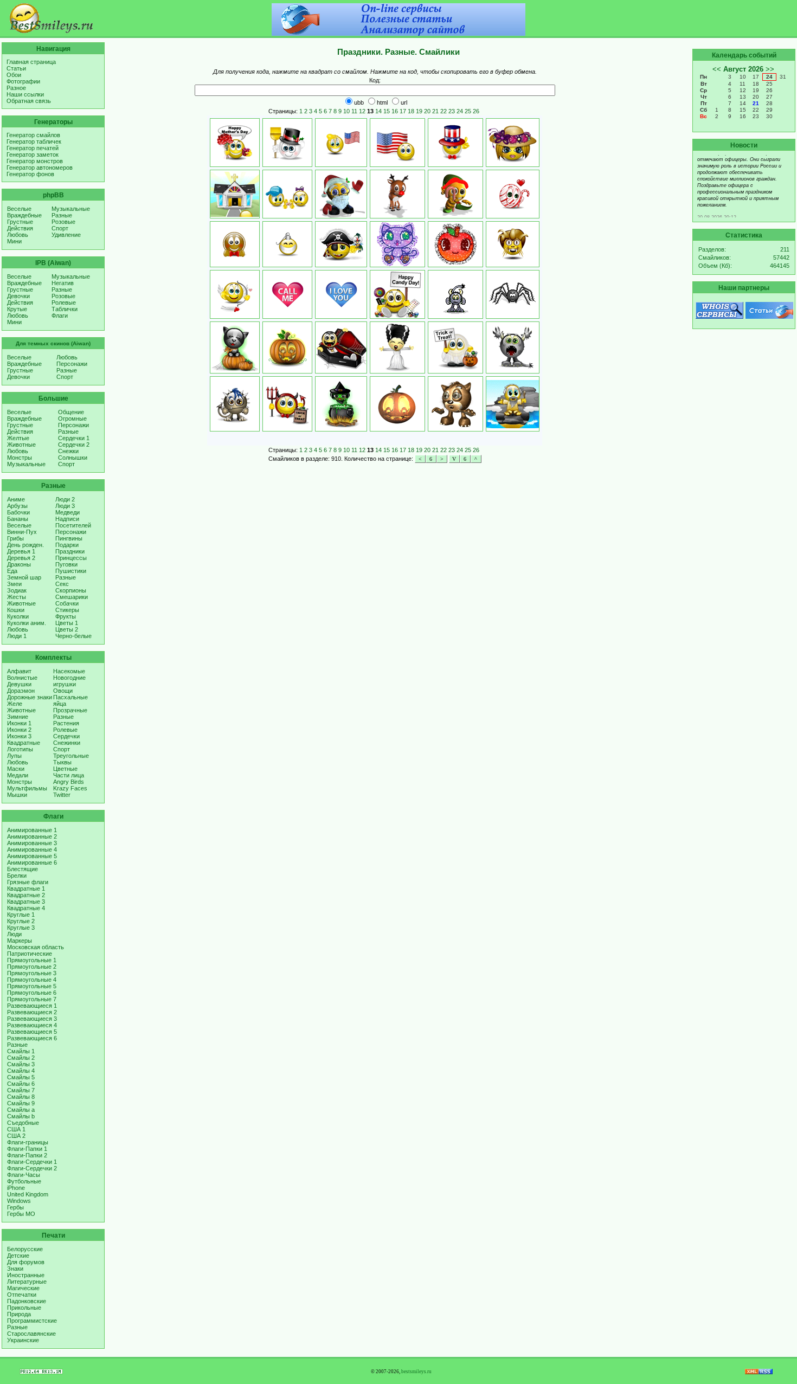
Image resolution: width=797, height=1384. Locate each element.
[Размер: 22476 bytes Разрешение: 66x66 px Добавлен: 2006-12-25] (287, 142)
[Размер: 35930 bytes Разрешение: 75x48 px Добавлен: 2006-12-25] (341, 142)
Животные (21, 444)
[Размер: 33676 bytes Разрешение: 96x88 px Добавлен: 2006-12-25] (512, 142)
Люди (14, 934)
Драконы (19, 564)
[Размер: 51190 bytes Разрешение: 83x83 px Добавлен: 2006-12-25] (235, 404)
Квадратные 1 (26, 888)
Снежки (68, 451)
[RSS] (759, 1372)
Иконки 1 (19, 723)
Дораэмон (21, 690)
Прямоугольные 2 (31, 966)
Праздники (70, 551)
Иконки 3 (19, 736)
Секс (62, 584)
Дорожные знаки (29, 697)
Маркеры (19, 940)
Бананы (17, 519)
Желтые (18, 438)
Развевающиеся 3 (32, 1018)
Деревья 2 (21, 558)
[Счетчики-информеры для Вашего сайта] (41, 1372)
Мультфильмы (27, 788)
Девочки (18, 296)
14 (378, 111)
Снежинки (66, 742)
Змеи (14, 584)
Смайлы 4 (21, 1070)
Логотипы (20, 749)
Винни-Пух (22, 532)
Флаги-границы (27, 1142)
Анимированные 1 (32, 830)
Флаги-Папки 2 (27, 1155)
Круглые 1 (21, 914)
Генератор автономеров (40, 167)
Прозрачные (70, 710)
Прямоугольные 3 (31, 973)
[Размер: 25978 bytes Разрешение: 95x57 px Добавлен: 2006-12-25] (512, 294)
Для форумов (25, 1262)
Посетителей (73, 525)
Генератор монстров (35, 161)
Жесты (16, 597)
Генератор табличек (34, 141)
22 (443, 111)
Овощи (63, 690)
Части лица (68, 775)
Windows (19, 1201)
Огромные (72, 418)
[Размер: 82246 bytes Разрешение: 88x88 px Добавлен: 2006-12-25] (397, 194)
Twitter (61, 794)
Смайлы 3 (21, 1064)
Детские (18, 1255)
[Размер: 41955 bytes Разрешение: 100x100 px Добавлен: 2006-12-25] (397, 404)
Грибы (15, 538)
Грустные (20, 221)
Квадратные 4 (26, 908)
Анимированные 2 (32, 836)
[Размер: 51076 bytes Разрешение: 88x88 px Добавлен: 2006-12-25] (341, 404)
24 (460, 111)
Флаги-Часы (23, 1174)
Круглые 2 (21, 921)
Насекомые (69, 671)
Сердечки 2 (73, 444)
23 (451, 111)
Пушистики (70, 571)
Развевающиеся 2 (32, 1012)
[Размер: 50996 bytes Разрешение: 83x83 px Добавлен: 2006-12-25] (455, 347)
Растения (66, 723)
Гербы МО (21, 1214)
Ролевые (64, 302)
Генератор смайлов (33, 135)
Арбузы (17, 506)
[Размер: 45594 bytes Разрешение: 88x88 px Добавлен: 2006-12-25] (235, 347)
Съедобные (23, 1122)
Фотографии (23, 81)
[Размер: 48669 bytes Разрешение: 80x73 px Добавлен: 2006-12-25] (455, 294)
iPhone (16, 1188)
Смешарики (71, 597)
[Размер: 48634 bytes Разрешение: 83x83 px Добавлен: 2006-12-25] (287, 404)
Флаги (60, 315)
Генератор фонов (30, 174)
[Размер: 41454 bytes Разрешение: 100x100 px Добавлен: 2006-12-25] (455, 404)
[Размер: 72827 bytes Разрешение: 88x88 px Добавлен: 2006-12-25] (341, 194)
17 (403, 111)
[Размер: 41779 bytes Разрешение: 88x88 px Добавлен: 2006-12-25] (397, 294)
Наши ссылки (25, 94)
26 (476, 111)
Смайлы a (21, 1109)
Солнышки (72, 457)
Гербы (15, 1207)
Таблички (65, 309)
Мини (14, 241)
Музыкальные (71, 208)
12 (362, 111)
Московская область (35, 947)
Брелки (17, 875)
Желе (14, 703)
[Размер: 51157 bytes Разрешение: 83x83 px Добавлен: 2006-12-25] (512, 347)
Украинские (23, 1340)
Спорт (60, 228)
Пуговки (66, 564)
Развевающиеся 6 (32, 1038)
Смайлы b (21, 1116)
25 (468, 111)
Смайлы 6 (21, 1083)
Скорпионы (70, 590)
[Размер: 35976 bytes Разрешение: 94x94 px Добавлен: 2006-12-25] (341, 347)
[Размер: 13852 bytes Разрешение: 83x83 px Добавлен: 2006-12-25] (397, 244)
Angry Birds (68, 781)
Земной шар (24, 577)
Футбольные (24, 1181)
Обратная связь (29, 101)
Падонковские (26, 1301)
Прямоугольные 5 (31, 986)
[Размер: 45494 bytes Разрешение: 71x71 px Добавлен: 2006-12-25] (287, 347)
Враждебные (24, 215)
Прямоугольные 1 (31, 960)
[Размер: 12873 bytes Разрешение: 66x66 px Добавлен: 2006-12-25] (235, 294)
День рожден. (25, 545)
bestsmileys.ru (416, 1371)
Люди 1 (17, 636)
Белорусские (25, 1249)
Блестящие (22, 869)
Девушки (19, 684)
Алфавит (19, 671)
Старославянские (31, 1333)
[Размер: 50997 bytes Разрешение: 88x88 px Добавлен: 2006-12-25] (397, 347)
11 (354, 111)
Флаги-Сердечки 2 (32, 1168)
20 (427, 111)
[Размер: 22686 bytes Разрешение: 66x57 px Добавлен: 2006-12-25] (512, 194)
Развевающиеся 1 (32, 1005)
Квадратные (23, 742)
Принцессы (71, 558)
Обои (14, 75)
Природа (19, 1314)
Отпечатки (21, 1294)
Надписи (67, 519)
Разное (16, 88)
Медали (17, 775)
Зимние (17, 716)
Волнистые (22, 677)
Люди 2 (65, 499)
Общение (71, 412)
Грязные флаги (27, 882)
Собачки (67, 603)
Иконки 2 (19, 729)
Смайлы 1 (21, 1051)
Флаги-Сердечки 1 (32, 1161)
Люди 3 (65, 506)
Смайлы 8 (21, 1096)
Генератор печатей (33, 148)
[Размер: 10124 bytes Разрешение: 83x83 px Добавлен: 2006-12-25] (455, 244)
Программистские (32, 1320)
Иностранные (25, 1275)
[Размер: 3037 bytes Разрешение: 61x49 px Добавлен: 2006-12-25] (287, 294)
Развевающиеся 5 (32, 1031)
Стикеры (67, 610)
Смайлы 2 (21, 1057)
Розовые (63, 221)
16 (394, 111)
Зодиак (17, 590)
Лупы (14, 755)
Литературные (27, 1281)
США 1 (16, 1129)
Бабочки (18, 512)
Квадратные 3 (26, 901)
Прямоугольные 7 (31, 999)
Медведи (67, 512)
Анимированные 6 (32, 862)
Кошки (15, 610)
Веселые (19, 208)
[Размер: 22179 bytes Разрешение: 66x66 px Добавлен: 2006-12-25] (235, 142)
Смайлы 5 (21, 1077)
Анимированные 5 (32, 856)
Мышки (17, 794)
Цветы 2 (66, 629)
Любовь (17, 234)
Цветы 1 (66, 623)
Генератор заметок (33, 154)
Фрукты (65, 616)
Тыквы (62, 762)
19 (419, 111)
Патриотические (29, 953)
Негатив (63, 283)
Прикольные (24, 1307)
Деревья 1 (21, 551)
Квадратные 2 (26, 895)
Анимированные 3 (32, 843)
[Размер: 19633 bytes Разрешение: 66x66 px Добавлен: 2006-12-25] (455, 142)
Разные (62, 215)
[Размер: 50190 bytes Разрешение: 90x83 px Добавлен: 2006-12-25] (235, 194)
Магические (23, 1288)
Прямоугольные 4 (31, 979)
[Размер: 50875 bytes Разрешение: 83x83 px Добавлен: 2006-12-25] (341, 244)
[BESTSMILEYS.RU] (51, 31)
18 (411, 111)
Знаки (15, 1268)
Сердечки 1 (73, 438)
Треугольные (71, 755)
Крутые (17, 309)
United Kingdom (27, 1194)
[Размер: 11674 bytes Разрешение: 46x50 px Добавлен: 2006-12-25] (235, 244)
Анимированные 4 (32, 849)
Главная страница (31, 62)
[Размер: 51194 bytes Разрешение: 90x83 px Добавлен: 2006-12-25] (287, 194)
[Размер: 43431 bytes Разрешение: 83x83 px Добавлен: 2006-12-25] (397, 142)
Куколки (18, 616)
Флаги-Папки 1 (27, 1148)
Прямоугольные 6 (31, 992)
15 (386, 111)
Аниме (16, 499)
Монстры (19, 457)
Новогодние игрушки (69, 680)
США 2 (16, 1135)
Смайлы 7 (21, 1090)
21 (435, 111)
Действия (20, 228)
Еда (12, 571)
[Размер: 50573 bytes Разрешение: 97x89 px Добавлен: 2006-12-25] (512, 404)
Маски (15, 768)
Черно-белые (73, 636)
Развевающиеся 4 (32, 1025)
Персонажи (71, 364)
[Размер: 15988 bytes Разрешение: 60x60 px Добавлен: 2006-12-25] (512, 244)
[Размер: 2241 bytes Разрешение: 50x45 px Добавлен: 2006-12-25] (287, 244)
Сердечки (66, 736)
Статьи (16, 68)
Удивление (66, 234)
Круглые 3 (21, 927)
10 (346, 111)
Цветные (65, 768)
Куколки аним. (26, 623)
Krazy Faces (70, 788)
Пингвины (68, 538)
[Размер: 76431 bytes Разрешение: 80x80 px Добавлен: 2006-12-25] (455, 194)
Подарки (67, 545)
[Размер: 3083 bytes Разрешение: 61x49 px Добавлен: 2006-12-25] (341, 294)
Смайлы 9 (21, 1103)
